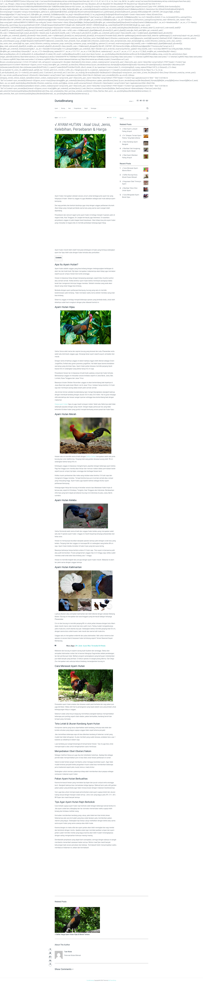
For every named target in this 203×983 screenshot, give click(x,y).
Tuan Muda (68, 952)
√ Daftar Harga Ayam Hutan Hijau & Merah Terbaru (72, 934)
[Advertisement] (85, 183)
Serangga (93, 108)
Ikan (69, 108)
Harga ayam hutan (61, 404)
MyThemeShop (112, 980)
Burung (63, 108)
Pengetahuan (77, 108)
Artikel (130, 101)
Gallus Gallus (91, 456)
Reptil (86, 108)
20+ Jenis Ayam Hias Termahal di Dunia (90, 645)
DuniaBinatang (64, 100)
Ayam (56, 108)
